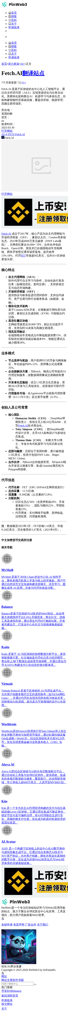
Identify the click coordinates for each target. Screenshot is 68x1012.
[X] (2, 918)
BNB (10, 990)
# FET (9, 134)
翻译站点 (33, 73)
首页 (4, 63)
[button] (4, 976)
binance (17, 990)
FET (23, 255)
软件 (15, 979)
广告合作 (30, 924)
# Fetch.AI (19, 134)
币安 (4, 990)
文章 (10, 979)
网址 (4, 979)
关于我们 (42, 924)
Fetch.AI (6, 233)
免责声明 (18, 924)
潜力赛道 (13, 63)
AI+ (22, 63)
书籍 (21, 979)
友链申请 (7, 924)
